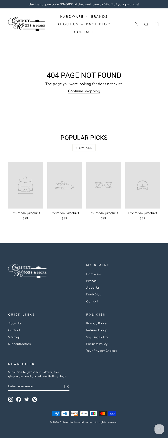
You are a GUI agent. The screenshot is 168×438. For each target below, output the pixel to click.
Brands (99, 16)
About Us (68, 24)
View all (84, 147)
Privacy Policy (96, 323)
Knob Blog (98, 24)
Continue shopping (84, 91)
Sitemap (14, 337)
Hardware (72, 16)
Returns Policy (96, 330)
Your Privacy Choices (101, 351)
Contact (84, 32)
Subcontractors (19, 344)
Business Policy (97, 344)
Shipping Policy (97, 337)
